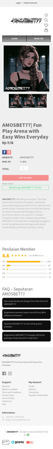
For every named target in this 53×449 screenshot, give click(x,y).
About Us (6, 386)
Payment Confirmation (38, 395)
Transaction (34, 392)
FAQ (4, 404)
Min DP (6, 161)
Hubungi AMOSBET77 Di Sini (26, 187)
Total (5, 169)
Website (7, 157)
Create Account (30, 3)
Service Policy (8, 398)
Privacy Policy (8, 395)
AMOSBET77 (8, 199)
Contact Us (7, 401)
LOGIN (14, 38)
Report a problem (10, 389)
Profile (32, 386)
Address (32, 389)
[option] (26, 68)
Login (18, 3)
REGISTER (38, 38)
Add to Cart (25, 177)
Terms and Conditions (11, 392)
